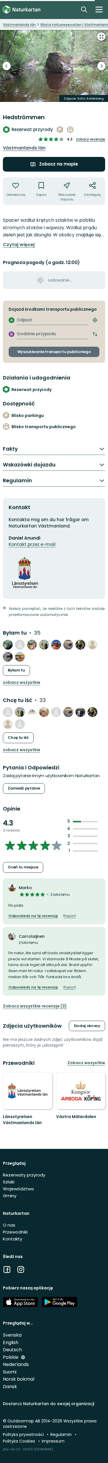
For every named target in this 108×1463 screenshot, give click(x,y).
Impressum (53, 1441)
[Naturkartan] (21, 9)
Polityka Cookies (19, 1441)
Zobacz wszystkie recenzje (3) (35, 1006)
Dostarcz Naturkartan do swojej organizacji (48, 1404)
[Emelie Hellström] (20, 657)
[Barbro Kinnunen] (8, 657)
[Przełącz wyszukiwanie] (84, 9)
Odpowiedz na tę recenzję (33, 916)
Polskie (11, 1357)
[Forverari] (44, 645)
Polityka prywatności (24, 1434)
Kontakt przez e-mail (32, 544)
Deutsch (12, 1349)
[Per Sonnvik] (8, 645)
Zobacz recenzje (90, 139)
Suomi (9, 1372)
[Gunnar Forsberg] (56, 645)
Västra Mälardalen (76, 1116)
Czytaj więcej (19, 245)
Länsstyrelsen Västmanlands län (22, 1120)
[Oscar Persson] (80, 712)
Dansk (10, 1386)
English (10, 1342)
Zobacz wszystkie (21, 682)
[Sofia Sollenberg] (20, 645)
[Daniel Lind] (44, 712)
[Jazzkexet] (68, 645)
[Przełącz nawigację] (99, 9)
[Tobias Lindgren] (8, 712)
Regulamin (61, 1434)
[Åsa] (80, 645)
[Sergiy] (56, 712)
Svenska (12, 1335)
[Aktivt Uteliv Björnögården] (32, 712)
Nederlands (16, 1364)
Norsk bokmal (18, 1379)
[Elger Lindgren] (32, 645)
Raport (69, 916)
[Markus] (92, 645)
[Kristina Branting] (20, 724)
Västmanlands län (24, 148)
